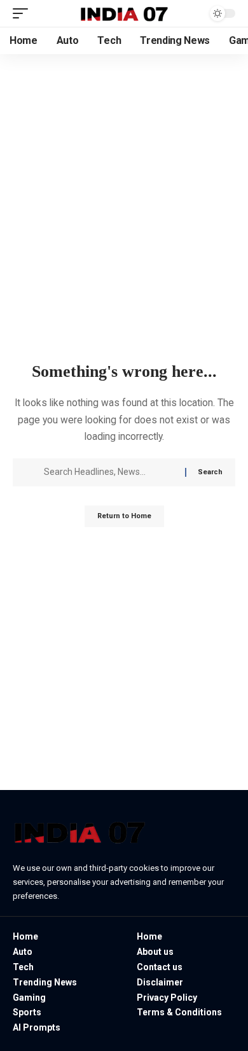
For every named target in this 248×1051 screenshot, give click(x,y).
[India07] (124, 14)
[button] (23, 13)
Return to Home (124, 516)
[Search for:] (109, 472)
